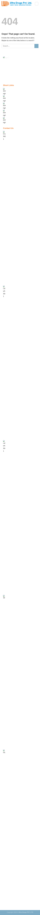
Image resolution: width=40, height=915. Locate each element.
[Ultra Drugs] (17, 3)
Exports (10, 103)
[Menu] (36, 3)
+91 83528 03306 (13, 596)
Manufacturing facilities (15, 96)
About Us (10, 89)
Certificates (11, 118)
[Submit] (36, 46)
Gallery (10, 111)
